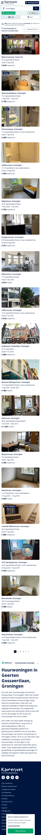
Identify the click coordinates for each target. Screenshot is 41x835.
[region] (20, 824)
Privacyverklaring (8, 795)
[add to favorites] (36, 37)
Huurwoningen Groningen (24, 663)
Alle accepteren (20, 831)
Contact (4, 805)
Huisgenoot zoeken (9, 789)
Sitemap (4, 799)
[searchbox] (19, 9)
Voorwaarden (6, 792)
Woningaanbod (33, 3)
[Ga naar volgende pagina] (28, 651)
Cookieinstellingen (14, 826)
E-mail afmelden (7, 814)
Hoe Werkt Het (7, 802)
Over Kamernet (7, 783)
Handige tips (6, 811)
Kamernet (8, 663)
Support (4, 808)
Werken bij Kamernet (9, 786)
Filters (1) (34, 13)
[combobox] (16, 8)
